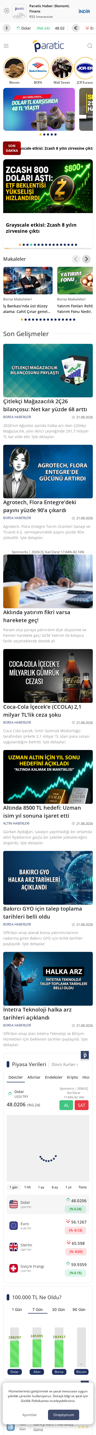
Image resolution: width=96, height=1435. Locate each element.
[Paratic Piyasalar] (84, 1054)
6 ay (55, 1187)
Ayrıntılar (29, 1414)
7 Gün (38, 1309)
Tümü (82, 1187)
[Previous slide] (76, 259)
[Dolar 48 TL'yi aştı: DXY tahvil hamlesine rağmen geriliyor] (39, 109)
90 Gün (79, 1309)
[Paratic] (48, 46)
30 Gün (58, 1309)
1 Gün (17, 1309)
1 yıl (68, 1187)
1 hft (27, 1187)
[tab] (40, 134)
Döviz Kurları (64, 1064)
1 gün (14, 1187)
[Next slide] (86, 259)
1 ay (41, 1187)
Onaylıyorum (63, 1415)
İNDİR (84, 11)
